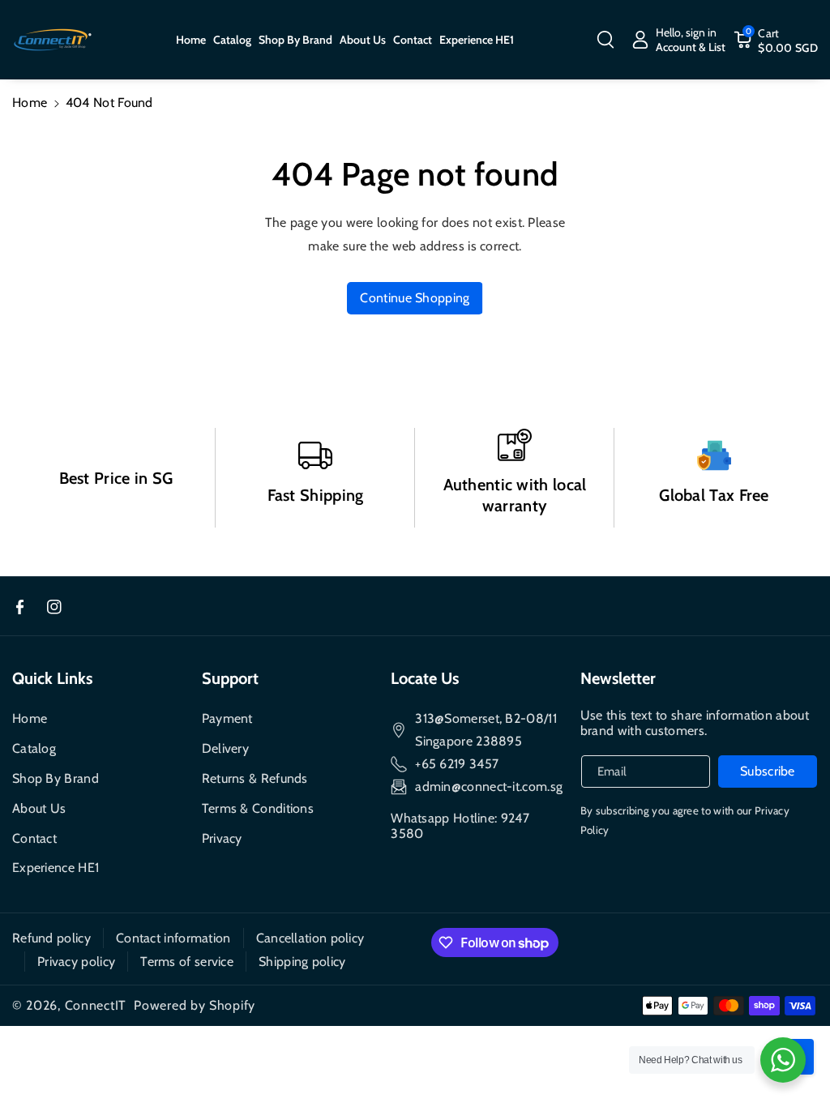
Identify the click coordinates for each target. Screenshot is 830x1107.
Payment (227, 718)
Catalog (34, 748)
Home (29, 102)
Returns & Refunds (255, 778)
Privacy (222, 838)
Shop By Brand (55, 778)
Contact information (173, 938)
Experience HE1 (55, 867)
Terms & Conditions (258, 808)
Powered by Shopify (194, 1005)
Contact (34, 838)
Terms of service (186, 961)
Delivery (225, 748)
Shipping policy (302, 961)
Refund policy (51, 938)
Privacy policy (76, 961)
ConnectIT (95, 1005)
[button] (605, 40)
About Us (39, 808)
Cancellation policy (310, 938)
